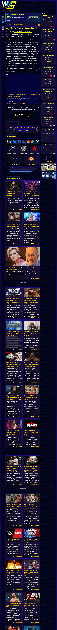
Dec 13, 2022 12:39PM (20, 103)
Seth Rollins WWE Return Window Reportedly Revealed (13, 193)
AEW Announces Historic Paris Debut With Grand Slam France (31, 541)
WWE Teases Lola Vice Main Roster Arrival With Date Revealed (13, 432)
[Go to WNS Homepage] (9, 5)
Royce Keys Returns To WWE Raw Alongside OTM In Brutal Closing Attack (31, 364)
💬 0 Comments (17, 209)
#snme (48, 97)
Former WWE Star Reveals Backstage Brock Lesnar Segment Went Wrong (13, 224)
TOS (45, 161)
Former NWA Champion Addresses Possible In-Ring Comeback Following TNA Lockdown (31, 194)
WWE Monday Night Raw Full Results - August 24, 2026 (31, 432)
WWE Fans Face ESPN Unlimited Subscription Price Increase (12, 541)
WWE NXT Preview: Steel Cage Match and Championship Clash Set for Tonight (13, 301)
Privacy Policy (49, 161)
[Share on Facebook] (19, 142)
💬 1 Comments (35, 278)
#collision (49, 85)
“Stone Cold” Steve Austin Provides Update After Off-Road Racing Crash (13, 506)
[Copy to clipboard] (10, 142)
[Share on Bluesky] (15, 142)
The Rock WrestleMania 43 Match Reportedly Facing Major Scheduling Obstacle (31, 224)
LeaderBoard (31, 164)
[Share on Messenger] (24, 142)
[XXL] (22, 24)
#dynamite (48, 73)
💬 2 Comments (17, 556)
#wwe (11, 127)
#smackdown (48, 37)
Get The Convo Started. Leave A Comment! (23, 169)
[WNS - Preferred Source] (22, 115)
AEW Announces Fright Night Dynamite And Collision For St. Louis (30, 468)
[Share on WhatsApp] (33, 142)
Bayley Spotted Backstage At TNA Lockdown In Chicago (31, 333)
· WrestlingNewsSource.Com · (9, 10)
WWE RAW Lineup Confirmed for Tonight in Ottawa (31, 605)
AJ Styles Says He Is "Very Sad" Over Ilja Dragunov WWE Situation (13, 605)
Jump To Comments (12, 153)
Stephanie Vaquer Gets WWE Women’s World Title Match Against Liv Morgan (13, 397)
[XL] (20, 24)
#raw (49, 24)
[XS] (13, 24)
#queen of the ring (22, 130)
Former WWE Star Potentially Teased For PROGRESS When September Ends (30, 507)
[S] (14, 24)
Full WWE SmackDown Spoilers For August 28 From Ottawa (12, 333)
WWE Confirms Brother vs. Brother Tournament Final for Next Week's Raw (14, 364)
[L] (18, 24)
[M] (16, 24)
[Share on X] (37, 142)
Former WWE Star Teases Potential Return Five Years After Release (13, 468)
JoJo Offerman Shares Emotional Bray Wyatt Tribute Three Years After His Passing (31, 301)
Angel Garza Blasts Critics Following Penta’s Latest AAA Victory (13, 572)
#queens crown (31, 127)
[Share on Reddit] (28, 142)
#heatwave (48, 61)
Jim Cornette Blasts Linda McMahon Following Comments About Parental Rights (22, 268)
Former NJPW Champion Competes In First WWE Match (31, 397)
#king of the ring (20, 127)
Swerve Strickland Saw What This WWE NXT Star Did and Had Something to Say (31, 573)
